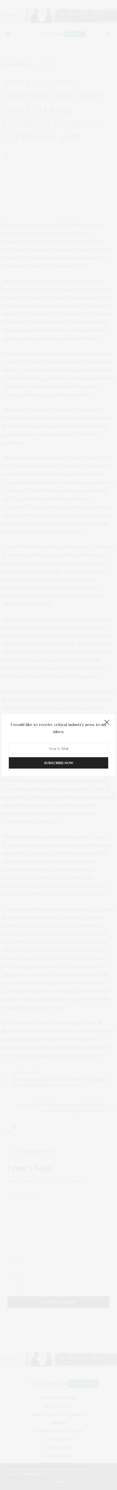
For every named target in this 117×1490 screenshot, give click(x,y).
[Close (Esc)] (106, 722)
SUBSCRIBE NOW (58, 763)
